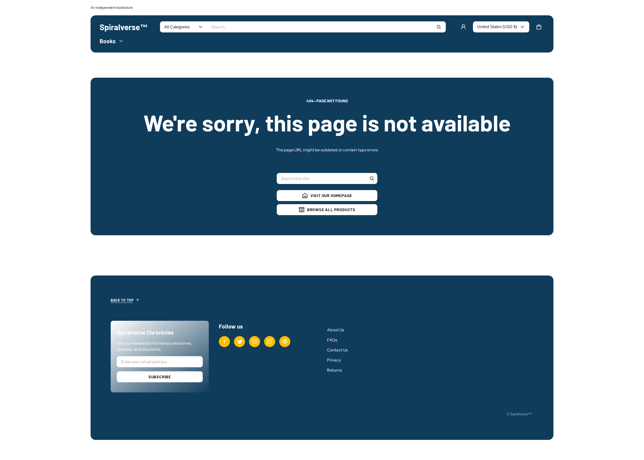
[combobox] (326, 26)
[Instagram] (269, 341)
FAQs (332, 339)
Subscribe (159, 376)
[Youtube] (254, 341)
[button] (538, 26)
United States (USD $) (497, 27)
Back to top (122, 300)
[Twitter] (239, 341)
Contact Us (337, 349)
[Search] (371, 178)
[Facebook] (224, 341)
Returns (334, 370)
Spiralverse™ (521, 414)
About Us (335, 329)
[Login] (463, 26)
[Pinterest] (284, 341)
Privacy (334, 359)
